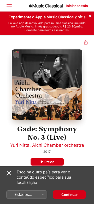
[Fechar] (90, 15)
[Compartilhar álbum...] (85, 43)
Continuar (69, 194)
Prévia (49, 162)
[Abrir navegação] (9, 6)
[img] (46, 6)
